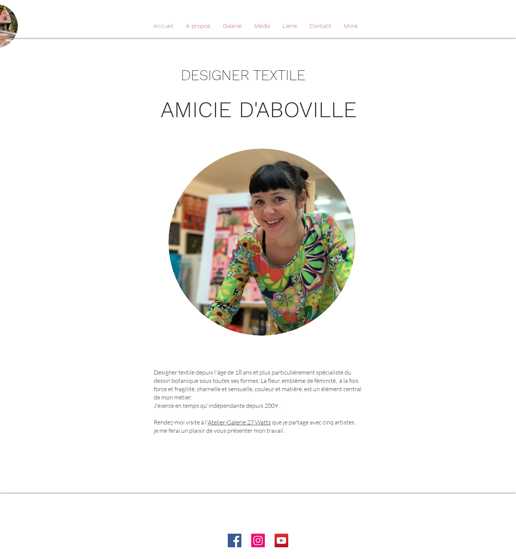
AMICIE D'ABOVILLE (262, 109)
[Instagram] (258, 540)
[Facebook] (234, 540)
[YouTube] (281, 540)
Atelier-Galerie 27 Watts (239, 422)
